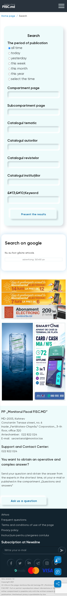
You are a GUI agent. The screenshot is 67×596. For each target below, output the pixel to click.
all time (16, 48)
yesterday (18, 58)
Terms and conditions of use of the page (27, 525)
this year (17, 73)
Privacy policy (9, 530)
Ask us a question (24, 501)
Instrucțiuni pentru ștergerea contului (25, 535)
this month (19, 68)
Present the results (33, 214)
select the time (23, 79)
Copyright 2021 (7, 582)
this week (18, 63)
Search (23, 16)
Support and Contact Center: (25, 447)
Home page (8, 16)
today (15, 53)
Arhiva (5, 514)
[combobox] (10, 95)
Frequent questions (13, 519)
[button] (55, 559)
